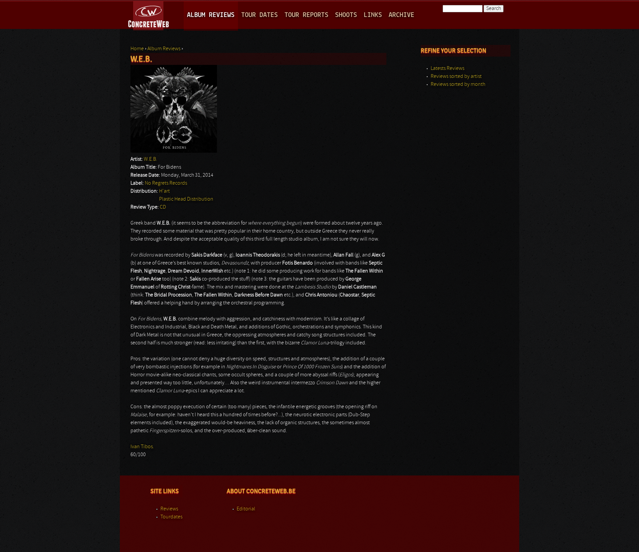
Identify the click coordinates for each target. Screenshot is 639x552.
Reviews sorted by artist (456, 76)
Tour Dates (259, 15)
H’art (164, 191)
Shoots (346, 15)
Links (373, 15)
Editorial (246, 509)
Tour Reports (306, 15)
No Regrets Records (166, 183)
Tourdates (171, 517)
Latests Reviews (447, 68)
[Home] (149, 14)
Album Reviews (211, 15)
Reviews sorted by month (458, 84)
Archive (401, 15)
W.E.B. (150, 159)
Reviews (169, 509)
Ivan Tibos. (142, 447)
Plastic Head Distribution (186, 199)
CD (163, 207)
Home (137, 49)
